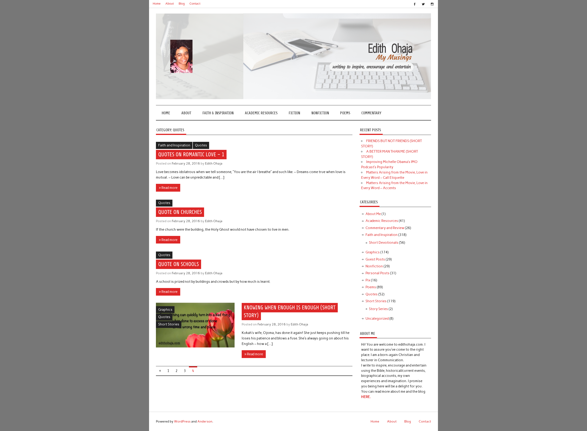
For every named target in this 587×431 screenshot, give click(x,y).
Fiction (294, 113)
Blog (182, 3)
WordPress (182, 421)
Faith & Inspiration (218, 113)
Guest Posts (375, 259)
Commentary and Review (384, 228)
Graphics (165, 310)
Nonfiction (320, 113)
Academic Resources (261, 113)
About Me (373, 214)
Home (157, 3)
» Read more (168, 188)
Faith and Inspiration (174, 145)
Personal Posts (377, 273)
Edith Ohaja (213, 163)
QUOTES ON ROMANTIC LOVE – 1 (191, 154)
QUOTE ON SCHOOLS (178, 264)
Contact (194, 3)
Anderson (204, 421)
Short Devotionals (383, 243)
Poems (345, 113)
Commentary (371, 113)
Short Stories (168, 324)
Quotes (201, 145)
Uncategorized (377, 318)
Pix (367, 280)
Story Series (378, 309)
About (169, 3)
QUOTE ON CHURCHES (180, 212)
